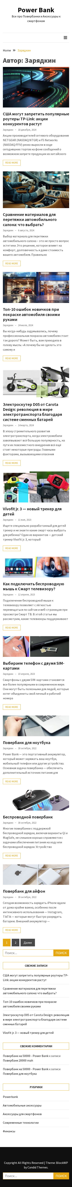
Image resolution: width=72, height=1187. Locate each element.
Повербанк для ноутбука (26, 742)
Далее (28, 942)
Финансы (9, 1131)
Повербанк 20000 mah (18, 1060)
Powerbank (10, 1097)
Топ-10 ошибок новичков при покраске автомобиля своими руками (31, 314)
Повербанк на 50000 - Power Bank (25, 1056)
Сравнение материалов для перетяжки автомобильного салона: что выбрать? (30, 219)
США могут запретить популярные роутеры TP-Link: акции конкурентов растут (36, 119)
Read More (11, 162)
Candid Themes (37, 1167)
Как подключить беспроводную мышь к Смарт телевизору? (33, 586)
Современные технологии (21, 1122)
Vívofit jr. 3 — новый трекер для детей (32, 511)
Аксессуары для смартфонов (22, 1114)
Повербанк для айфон (24, 891)
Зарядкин (8, 129)
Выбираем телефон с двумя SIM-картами (33, 665)
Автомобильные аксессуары (22, 1105)
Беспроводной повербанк (28, 817)
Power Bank (36, 10)
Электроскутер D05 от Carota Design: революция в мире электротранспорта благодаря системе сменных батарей (32, 412)
